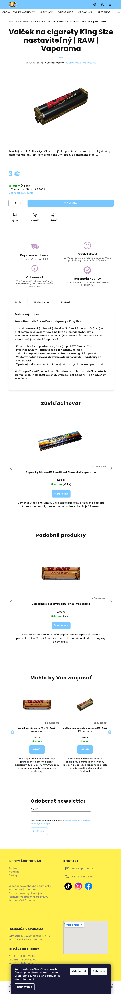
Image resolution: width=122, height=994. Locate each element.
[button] (37, 754)
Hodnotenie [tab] (41, 302)
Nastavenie (24, 986)
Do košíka (72, 203)
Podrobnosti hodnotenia (80, 62)
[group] (37, 732)
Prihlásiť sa (39, 831)
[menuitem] (18, 12)
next (111, 468)
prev (10, 468)
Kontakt (13, 868)
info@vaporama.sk (83, 868)
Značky (13, 875)
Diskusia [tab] (66, 302)
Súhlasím (99, 971)
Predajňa (14, 871)
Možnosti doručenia (21, 193)
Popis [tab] (18, 302)
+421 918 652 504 (82, 876)
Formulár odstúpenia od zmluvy (29, 896)
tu (36, 979)
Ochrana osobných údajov (26, 893)
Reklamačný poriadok (23, 889)
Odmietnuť (79, 971)
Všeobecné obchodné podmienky (30, 886)
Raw (61, 57)
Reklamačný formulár (23, 900)
